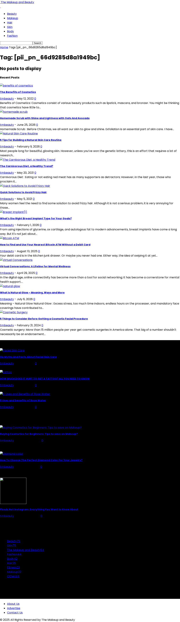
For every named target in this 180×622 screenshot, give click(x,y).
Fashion (12, 36)
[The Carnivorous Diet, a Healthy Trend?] (27, 160)
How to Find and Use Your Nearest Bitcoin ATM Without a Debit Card (45, 244)
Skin (9, 27)
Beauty (12, 14)
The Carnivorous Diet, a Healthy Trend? (26, 166)
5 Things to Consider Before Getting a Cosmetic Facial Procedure (44, 318)
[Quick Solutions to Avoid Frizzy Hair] (25, 186)
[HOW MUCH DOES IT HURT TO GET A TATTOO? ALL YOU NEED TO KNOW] (6, 372)
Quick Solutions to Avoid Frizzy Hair (23, 192)
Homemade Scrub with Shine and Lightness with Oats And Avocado (45, 118)
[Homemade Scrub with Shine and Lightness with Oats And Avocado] (14, 112)
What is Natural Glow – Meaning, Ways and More (32, 292)
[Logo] (0, 7)
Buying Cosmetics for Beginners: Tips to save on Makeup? (39, 434)
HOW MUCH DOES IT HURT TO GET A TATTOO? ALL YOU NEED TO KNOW (45, 378)
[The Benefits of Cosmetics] (16, 86)
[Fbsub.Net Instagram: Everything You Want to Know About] (13, 503)
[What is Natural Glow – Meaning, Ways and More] (10, 286)
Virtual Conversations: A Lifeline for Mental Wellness (35, 266)
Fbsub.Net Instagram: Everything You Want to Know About (39, 509)
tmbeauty (7, 99)
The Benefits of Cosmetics (18, 92)
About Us (13, 604)
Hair (9, 23)
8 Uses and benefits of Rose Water (23, 400)
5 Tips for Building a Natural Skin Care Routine (31, 140)
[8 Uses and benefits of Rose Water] (25, 394)
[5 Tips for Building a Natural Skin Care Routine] (19, 134)
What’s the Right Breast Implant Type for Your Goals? (36, 218)
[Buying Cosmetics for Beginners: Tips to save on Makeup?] (41, 427)
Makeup (12, 18)
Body (10, 31)
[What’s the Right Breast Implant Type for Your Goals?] (13, 212)
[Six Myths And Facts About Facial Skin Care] (12, 350)
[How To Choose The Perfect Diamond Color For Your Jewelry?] (11, 454)
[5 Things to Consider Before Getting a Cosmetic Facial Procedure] (14, 312)
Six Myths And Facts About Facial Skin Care (28, 357)
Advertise (13, 608)
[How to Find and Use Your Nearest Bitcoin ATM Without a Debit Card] (9, 238)
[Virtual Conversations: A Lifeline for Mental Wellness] (16, 260)
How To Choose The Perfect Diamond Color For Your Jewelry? (41, 460)
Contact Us (15, 613)
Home (4, 47)
